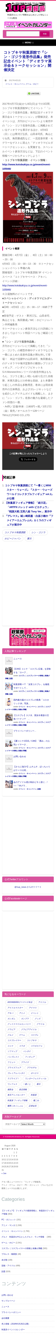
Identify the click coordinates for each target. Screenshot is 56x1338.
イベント (35, 1013)
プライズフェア (14, 1068)
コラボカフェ (36, 1046)
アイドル (42, 1002)
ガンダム (11, 1019)
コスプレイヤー (14, 1040)
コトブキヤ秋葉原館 (14, 532)
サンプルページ (8, 1301)
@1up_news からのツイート (28, 887)
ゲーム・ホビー (32, 84)
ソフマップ (12, 1051)
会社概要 (5, 1318)
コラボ (22, 1046)
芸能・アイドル (8, 1266)
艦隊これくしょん (15, 1106)
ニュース (17, 658)
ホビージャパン (12, 538)
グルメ (10, 1035)
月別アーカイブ (12, 1124)
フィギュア (30, 1057)
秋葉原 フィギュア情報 (17, 1100)
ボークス (35, 1073)
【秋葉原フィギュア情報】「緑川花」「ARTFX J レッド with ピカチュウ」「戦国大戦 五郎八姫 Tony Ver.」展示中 (28, 507)
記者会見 (33, 1106)
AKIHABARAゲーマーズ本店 (19, 1002)
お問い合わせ (19, 756)
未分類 (4, 1260)
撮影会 (10, 1089)
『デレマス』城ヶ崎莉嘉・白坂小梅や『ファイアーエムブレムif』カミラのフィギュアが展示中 (29, 520)
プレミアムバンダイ (16, 1073)
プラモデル (32, 1068)
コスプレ (35, 1035)
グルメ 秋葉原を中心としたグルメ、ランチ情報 (23, 1237)
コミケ (10, 1046)
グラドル (40, 1024)
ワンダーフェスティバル (35, 1079)
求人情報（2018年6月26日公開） (15, 1324)
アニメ (22, 1013)
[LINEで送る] (33, 93)
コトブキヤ (32, 1040)
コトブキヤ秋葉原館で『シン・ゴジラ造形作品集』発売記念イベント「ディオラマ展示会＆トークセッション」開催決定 (28, 61)
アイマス (33, 1008)
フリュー (11, 1062)
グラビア (11, 1029)
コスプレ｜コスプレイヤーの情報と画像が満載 (21, 1248)
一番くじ (27, 1084)
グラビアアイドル (29, 1029)
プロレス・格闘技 (9, 1254)
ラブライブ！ (13, 1079)
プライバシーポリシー (11, 1312)
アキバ (10, 1013)
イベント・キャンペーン (15, 84)
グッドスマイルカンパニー (19, 1024)
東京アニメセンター (16, 1095)
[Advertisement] (28, 589)
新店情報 (23, 1089)
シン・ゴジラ (38, 532)
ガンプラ (25, 1019)
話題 (11, 678)
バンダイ (27, 1051)
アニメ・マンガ (8, 1225)
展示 (29, 538)
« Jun (3, 1173)
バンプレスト (13, 1057)
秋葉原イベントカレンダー (13, 1330)
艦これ (36, 1100)
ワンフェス (12, 1084)
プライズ (25, 1062)
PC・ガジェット (8, 1220)
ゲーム (22, 1035)
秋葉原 (34, 1095)
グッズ (37, 1019)
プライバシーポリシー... (24, 731)
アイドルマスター (15, 1008)
